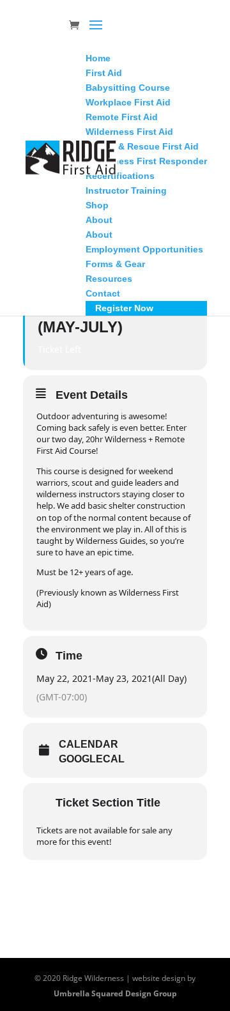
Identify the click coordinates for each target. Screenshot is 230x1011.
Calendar (88, 744)
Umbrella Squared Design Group (115, 993)
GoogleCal (92, 758)
